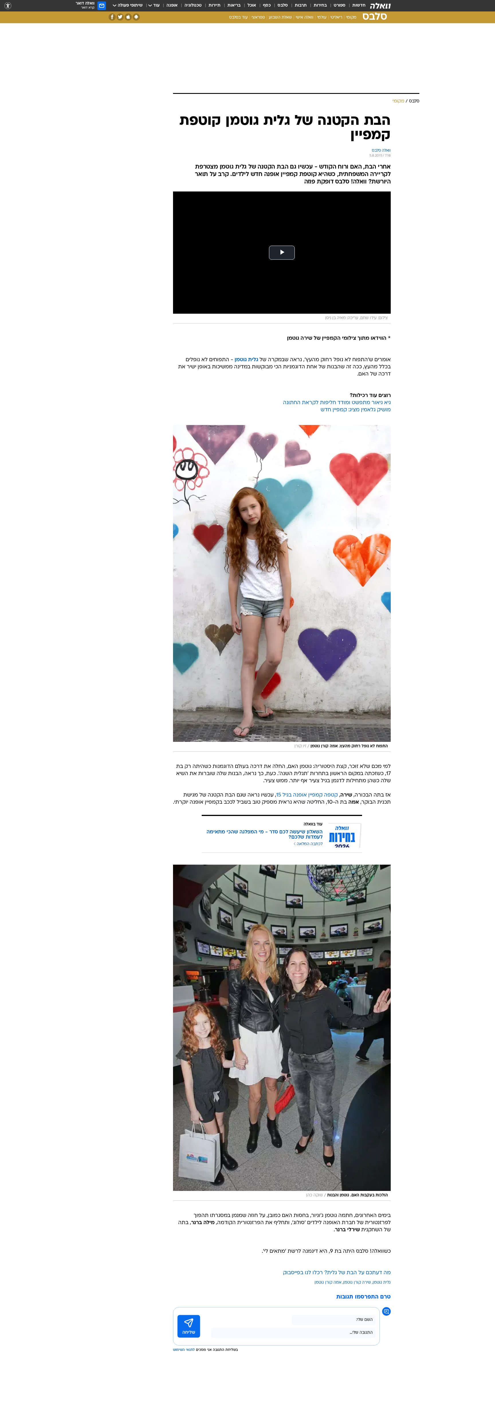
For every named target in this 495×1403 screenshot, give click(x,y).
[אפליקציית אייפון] (128, 17)
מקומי (351, 17)
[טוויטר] (120, 17)
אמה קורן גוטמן (328, 1283)
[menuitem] (355, 6)
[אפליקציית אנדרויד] (136, 17)
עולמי (322, 17)
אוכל (251, 5)
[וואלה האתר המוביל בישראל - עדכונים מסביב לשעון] (380, 6)
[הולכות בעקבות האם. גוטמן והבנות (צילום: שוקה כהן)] (282, 1033)
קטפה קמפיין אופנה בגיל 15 (307, 795)
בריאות (234, 5)
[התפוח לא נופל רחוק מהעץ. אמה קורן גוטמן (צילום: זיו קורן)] (282, 588)
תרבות (301, 5)
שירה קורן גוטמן (357, 1283)
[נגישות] (7, 5)
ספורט (339, 5)
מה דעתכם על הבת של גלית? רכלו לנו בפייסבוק (337, 1273)
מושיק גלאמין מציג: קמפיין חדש (356, 410)
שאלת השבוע (280, 17)
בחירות (320, 5)
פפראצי (258, 17)
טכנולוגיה (193, 5)
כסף (267, 5)
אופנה (172, 5)
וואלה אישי (304, 17)
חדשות (359, 5)
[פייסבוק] (112, 17)
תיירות (215, 5)
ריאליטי (336, 17)
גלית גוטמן (246, 360)
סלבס (283, 5)
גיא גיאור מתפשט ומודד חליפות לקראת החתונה (337, 403)
